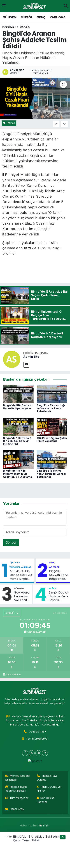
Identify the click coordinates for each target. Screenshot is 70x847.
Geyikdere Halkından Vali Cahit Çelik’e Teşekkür (21, 596)
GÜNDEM (9, 17)
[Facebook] (25, 753)
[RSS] (45, 753)
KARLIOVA (57, 17)
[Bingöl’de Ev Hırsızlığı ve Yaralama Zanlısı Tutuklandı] (52, 393)
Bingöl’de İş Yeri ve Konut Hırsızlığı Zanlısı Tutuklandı (51, 474)
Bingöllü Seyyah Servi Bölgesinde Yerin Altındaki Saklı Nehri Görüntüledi (58, 575)
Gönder (11, 542)
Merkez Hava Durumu (47, 778)
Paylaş (11, 123)
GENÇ (41, 17)
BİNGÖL (26, 17)
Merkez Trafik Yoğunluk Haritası (16, 789)
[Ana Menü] (4, 5)
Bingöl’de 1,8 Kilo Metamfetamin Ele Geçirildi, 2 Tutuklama (17, 474)
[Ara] (66, 6)
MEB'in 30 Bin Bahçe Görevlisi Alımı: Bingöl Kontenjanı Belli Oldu (21, 575)
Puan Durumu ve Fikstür (49, 789)
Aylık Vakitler (13, 674)
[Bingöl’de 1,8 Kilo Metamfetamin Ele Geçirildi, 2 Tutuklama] (18, 459)
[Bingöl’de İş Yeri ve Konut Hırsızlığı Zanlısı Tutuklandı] (52, 459)
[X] (32, 753)
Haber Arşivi (17, 809)
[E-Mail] (26, 365)
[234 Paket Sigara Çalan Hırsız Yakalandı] (52, 426)
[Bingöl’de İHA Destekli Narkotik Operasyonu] (18, 393)
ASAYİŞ (25, 27)
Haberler (9, 27)
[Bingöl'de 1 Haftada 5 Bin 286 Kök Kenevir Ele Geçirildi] (18, 426)
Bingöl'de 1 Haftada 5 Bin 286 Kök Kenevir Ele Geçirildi (17, 441)
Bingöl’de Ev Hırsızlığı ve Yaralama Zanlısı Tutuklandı (51, 408)
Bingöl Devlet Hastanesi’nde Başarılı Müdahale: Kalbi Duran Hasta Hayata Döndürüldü (58, 596)
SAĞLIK (52, 588)
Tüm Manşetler (19, 798)
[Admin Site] (11, 359)
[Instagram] (38, 753)
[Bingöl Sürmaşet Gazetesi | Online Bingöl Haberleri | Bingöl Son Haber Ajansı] (35, 6)
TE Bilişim (44, 825)
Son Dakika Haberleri (46, 800)
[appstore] (35, 762)
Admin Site (31, 356)
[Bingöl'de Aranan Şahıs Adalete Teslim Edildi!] (35, 98)
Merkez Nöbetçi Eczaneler (17, 778)
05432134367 (37, 731)
